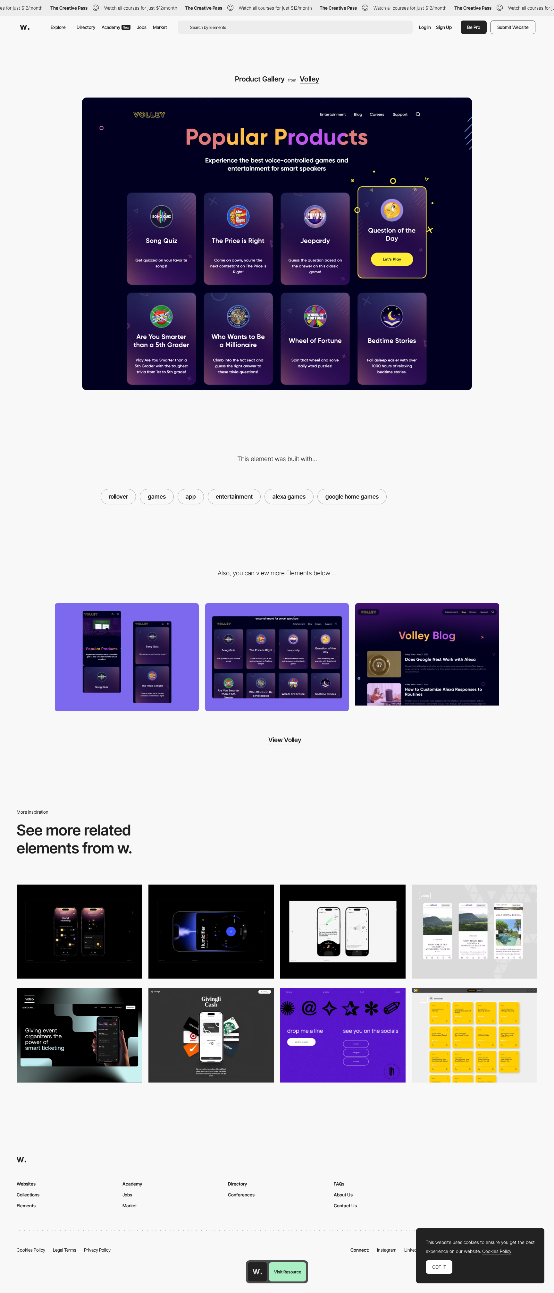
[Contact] (343, 1035)
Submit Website (513, 27)
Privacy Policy (97, 1250)
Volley (309, 78)
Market (160, 27)
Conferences (241, 1194)
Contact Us (345, 1205)
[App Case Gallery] (79, 932)
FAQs (339, 1183)
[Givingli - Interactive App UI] (211, 1035)
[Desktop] (277, 657)
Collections (28, 1194)
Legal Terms (64, 1250)
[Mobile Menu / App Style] (474, 932)
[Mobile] (127, 657)
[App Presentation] (79, 1035)
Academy (115, 27)
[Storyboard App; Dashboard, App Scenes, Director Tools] (474, 1035)
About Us (343, 1194)
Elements (26, 1205)
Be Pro (473, 27)
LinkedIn (412, 1250)
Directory (86, 27)
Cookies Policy (31, 1250)
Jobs (142, 27)
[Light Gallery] (343, 932)
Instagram (387, 1250)
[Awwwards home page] (257, 1271)
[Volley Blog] (427, 654)
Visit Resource (287, 1271)
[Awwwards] (24, 27)
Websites (26, 1183)
